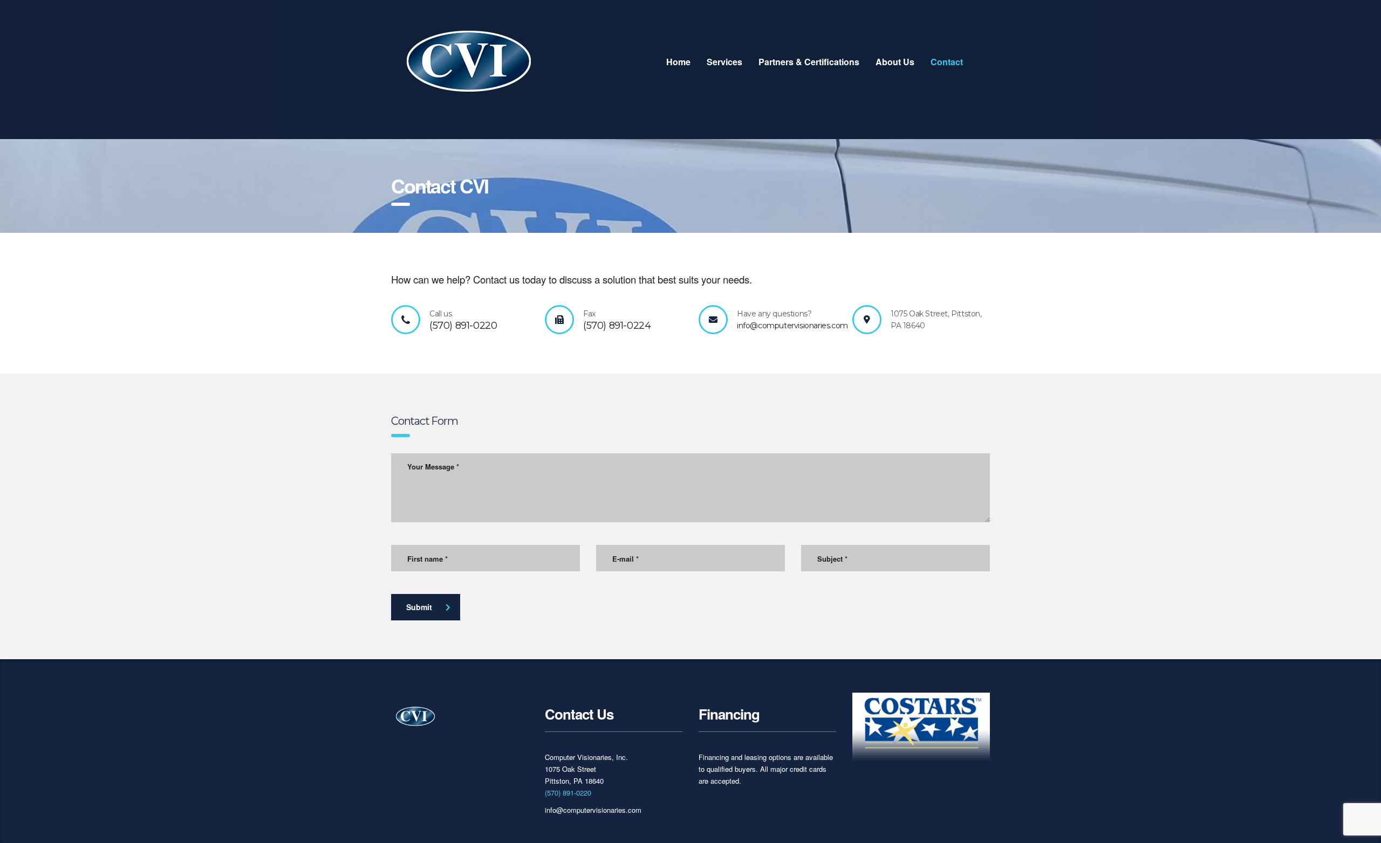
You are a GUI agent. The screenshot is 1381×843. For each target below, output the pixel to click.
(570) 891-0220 (568, 792)
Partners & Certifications (808, 62)
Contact (947, 62)
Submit (419, 607)
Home (678, 62)
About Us (895, 62)
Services (724, 62)
